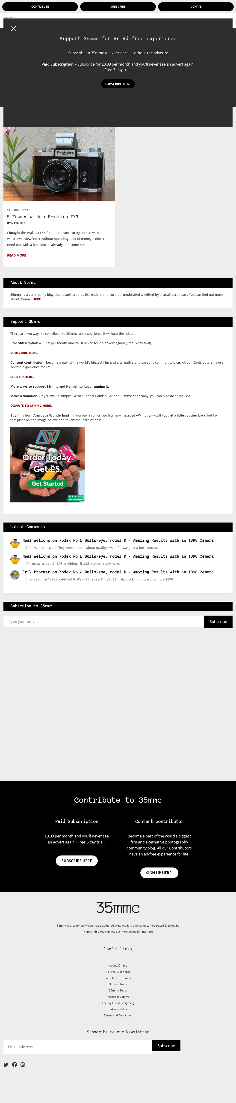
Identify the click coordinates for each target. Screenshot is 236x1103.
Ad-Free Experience (118, 972)
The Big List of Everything (118, 1003)
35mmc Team (118, 984)
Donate (196, 7)
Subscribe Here (118, 84)
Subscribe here (77, 860)
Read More (16, 255)
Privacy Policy (118, 1009)
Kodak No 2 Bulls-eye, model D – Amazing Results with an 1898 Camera (136, 541)
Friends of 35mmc (118, 997)
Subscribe (118, 7)
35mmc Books (118, 990)
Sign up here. (22, 377)
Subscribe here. (24, 353)
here (36, 299)
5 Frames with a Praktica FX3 (42, 217)
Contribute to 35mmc (118, 978)
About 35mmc (118, 965)
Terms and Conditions (118, 1015)
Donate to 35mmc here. (31, 405)
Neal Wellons (36, 541)
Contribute (40, 7)
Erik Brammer (36, 572)
